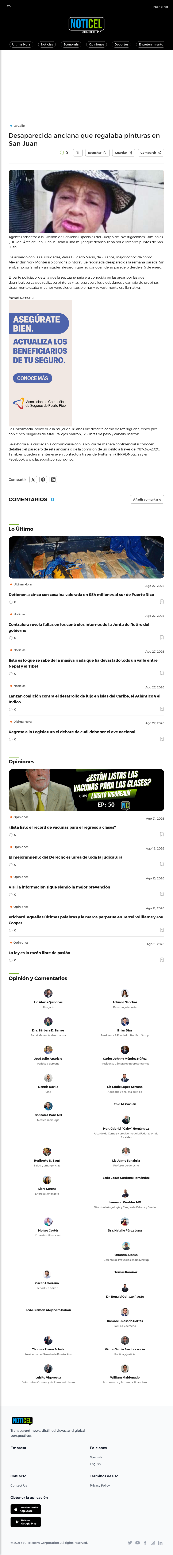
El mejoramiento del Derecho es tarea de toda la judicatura (66, 857)
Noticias (47, 44)
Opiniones (96, 44)
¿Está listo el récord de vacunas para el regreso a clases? (62, 827)
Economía (71, 44)
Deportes (121, 44)
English (95, 1464)
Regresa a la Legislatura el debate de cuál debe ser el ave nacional (72, 731)
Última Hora (21, 44)
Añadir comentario (147, 499)
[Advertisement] (86, 81)
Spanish (96, 1457)
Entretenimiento (151, 44)
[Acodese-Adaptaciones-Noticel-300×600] (86, 363)
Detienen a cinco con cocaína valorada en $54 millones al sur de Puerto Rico (81, 594)
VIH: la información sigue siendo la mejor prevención (59, 887)
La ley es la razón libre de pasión (39, 952)
